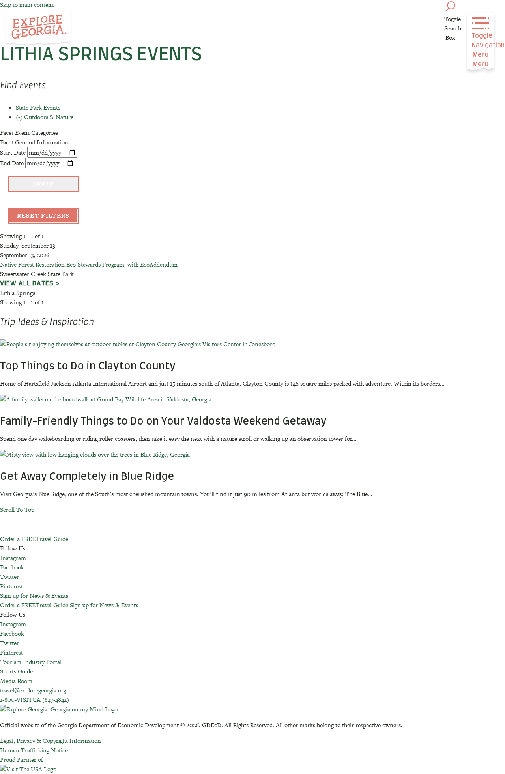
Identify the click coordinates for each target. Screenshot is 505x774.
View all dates (27, 283)
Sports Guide (16, 671)
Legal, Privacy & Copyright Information (50, 741)
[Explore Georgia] (38, 28)
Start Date (13, 152)
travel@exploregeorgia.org (33, 690)
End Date (12, 163)
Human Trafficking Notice (34, 750)
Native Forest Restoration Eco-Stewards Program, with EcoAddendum (89, 264)
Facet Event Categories (29, 133)
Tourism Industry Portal (31, 662)
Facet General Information (34, 142)
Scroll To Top (17, 509)
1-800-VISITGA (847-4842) (34, 700)
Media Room (16, 681)
